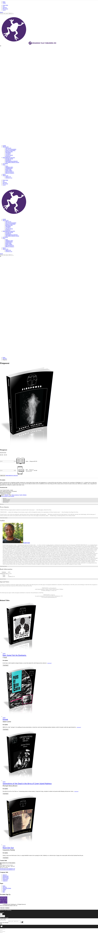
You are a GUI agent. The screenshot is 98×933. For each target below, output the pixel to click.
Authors (4, 889)
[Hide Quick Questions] (1, 919)
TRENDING (8, 152)
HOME (4, 145)
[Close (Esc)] (4, 931)
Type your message (4, 922)
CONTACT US (8, 177)
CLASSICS (7, 154)
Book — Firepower (30, 461)
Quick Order (5, 5)
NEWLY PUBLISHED (10, 150)
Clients (4, 3)
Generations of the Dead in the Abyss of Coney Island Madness (27, 783)
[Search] (13, 255)
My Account (5, 8)
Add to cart (3, 475)
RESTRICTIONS (9, 158)
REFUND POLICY (9, 171)
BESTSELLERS (9, 151)
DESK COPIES (8, 170)
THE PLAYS (5, 146)
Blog (4, 891)
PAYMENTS (8, 160)
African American (15, 494)
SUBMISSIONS (8, 168)
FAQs (4, 164)
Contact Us (5, 880)
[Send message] (22, 922)
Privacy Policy (6, 878)
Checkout (5, 7)
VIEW (4, 653)
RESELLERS (8, 169)
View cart (2, 907)
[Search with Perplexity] (1, 924)
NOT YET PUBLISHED (10, 149)
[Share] (3, 931)
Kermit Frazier (26, 542)
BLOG (4, 174)
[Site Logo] (28, 44)
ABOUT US (5, 175)
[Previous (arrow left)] (0, 930)
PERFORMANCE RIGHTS (9, 157)
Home (4, 1)
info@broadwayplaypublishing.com (7, 868)
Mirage (5, 719)
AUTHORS (5, 163)
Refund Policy (6, 877)
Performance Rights (7, 888)
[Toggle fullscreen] (1, 931)
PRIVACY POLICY (9, 173)
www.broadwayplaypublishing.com (7, 869)
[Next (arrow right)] (1, 930)
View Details (5, 665)
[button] (1, 12)
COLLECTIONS (9, 155)
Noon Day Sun (8, 847)
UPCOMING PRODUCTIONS (12, 162)
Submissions (5, 879)
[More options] (1, 914)
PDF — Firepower (30, 469)
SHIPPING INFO (9, 167)
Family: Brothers (22, 494)
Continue (7, 907)
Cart (3, 6)
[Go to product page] (50, 628)
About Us (5, 874)
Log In (4, 10)
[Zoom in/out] (0, 931)
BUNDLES (7, 156)
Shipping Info (5, 876)
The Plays (6, 494)
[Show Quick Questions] (4, 919)
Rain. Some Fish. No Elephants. (14, 655)
